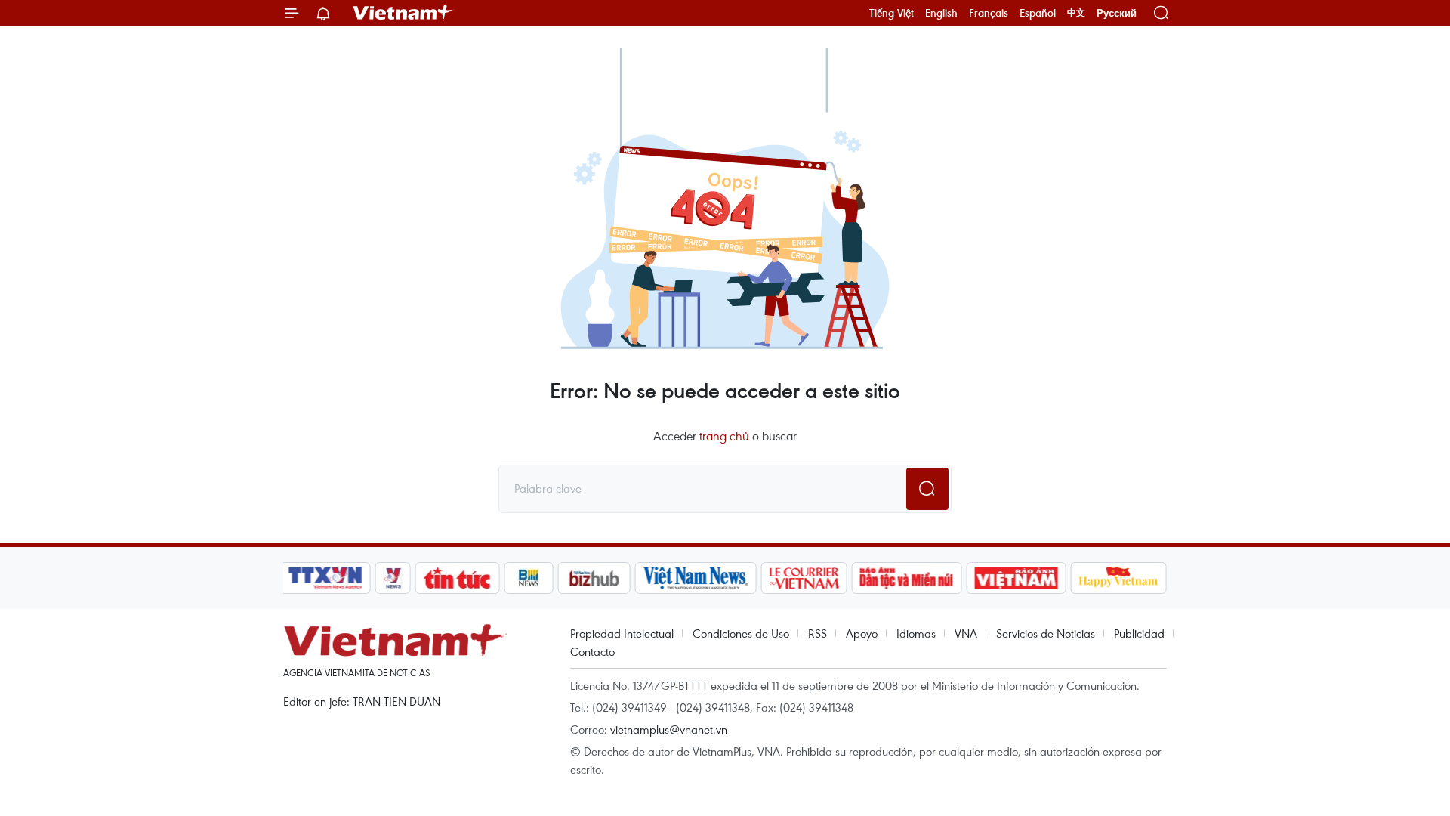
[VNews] (393, 578)
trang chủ (724, 436)
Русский (1117, 13)
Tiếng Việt (891, 13)
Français (988, 13)
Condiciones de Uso (741, 633)
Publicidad (1139, 633)
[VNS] (695, 578)
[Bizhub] (593, 578)
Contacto (592, 651)
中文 (1076, 13)
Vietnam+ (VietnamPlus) (403, 13)
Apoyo (862, 633)
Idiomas (916, 633)
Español (1038, 13)
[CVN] (803, 578)
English (941, 13)
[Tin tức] (457, 578)
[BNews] (529, 578)
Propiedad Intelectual (622, 633)
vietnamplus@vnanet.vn (668, 729)
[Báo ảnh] (1016, 578)
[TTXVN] (325, 578)
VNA (966, 633)
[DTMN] (906, 578)
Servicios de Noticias (1045, 633)
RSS (817, 633)
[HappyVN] (1118, 578)
